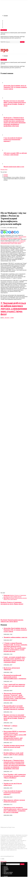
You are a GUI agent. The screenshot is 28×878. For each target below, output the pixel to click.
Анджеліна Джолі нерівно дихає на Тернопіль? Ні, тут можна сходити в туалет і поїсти (15, 87)
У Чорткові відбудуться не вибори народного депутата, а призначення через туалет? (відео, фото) (14, 308)
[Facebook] (2, 232)
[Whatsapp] (4, 232)
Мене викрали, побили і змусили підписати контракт (14, 800)
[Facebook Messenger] (9, 232)
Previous (3, 169)
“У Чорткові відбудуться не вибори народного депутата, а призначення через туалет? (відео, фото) (13, 242)
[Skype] (7, 232)
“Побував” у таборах (10, 725)
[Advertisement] (14, 196)
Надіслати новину (8, 26)
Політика (6, 22)
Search (22, 42)
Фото (5, 24)
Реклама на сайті (8, 27)
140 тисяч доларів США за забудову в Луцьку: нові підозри (15, 153)
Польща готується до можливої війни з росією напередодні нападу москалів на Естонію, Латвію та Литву (15, 103)
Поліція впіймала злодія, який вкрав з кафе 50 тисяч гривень (13, 753)
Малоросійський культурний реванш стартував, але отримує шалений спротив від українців (14, 707)
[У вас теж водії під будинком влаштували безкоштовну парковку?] (15, 132)
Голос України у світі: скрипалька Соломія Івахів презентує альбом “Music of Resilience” (15, 776)
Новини (6, 20)
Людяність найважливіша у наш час (15, 637)
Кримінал (6, 23)
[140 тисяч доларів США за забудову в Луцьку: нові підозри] (15, 147)
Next (6, 169)
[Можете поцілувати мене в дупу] (15, 160)
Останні (6, 15)
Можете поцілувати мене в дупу (14, 166)
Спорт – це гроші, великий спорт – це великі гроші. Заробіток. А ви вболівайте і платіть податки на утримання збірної (15, 659)
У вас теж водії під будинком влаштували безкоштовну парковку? (13, 139)
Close (2, 862)
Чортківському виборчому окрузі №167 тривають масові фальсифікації (13, 238)
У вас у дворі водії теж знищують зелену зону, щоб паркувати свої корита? (14, 686)
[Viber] (12, 232)
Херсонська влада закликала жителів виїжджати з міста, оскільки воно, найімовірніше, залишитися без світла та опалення (15, 810)
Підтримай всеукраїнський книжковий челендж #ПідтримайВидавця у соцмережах (15, 676)
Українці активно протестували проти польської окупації (14, 746)
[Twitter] (17, 232)
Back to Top (3, 861)
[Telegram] (15, 232)
